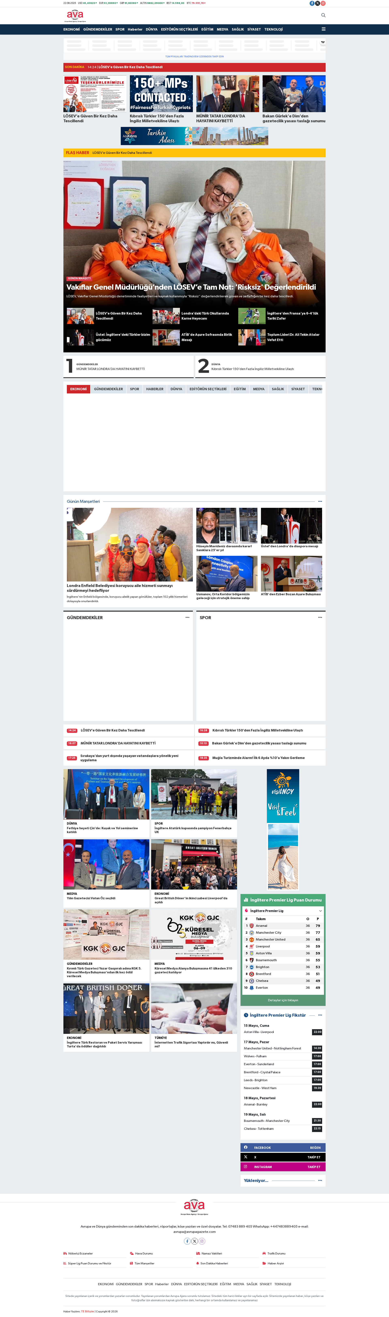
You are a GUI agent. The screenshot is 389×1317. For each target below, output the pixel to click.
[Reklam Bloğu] (194, 136)
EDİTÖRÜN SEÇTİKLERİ (179, 29)
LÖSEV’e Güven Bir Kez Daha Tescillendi (122, 153)
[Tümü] (320, 1180)
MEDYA (222, 29)
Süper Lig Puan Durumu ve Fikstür (89, 1263)
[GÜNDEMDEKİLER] (187, 617)
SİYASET (254, 29)
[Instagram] (202, 1241)
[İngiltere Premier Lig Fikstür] (320, 1015)
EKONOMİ (71, 29)
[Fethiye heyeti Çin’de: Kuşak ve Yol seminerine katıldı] (106, 794)
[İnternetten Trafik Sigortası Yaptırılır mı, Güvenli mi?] (194, 1008)
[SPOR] (320, 617)
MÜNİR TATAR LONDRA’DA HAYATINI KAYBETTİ (110, 369)
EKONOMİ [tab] (78, 389)
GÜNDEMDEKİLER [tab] (108, 389)
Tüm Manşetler (144, 1263)
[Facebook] (187, 1241)
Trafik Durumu (276, 1253)
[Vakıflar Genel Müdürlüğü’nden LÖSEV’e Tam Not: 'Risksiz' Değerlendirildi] (194, 234)
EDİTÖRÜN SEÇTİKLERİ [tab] (208, 389)
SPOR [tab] (134, 389)
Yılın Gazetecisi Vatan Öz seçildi (91, 898)
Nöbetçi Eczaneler (80, 1253)
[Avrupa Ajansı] (75, 15)
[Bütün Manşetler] (320, 501)
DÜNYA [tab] (176, 389)
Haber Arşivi (276, 1263)
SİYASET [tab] (298, 389)
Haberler (135, 29)
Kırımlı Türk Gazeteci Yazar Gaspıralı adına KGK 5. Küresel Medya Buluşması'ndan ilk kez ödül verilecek (104, 972)
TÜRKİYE (161, 1038)
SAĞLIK (238, 29)
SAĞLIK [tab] (278, 389)
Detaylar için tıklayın (283, 1000)
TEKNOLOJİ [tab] (321, 389)
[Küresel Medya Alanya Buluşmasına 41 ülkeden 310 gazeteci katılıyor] (194, 934)
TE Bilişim (87, 1311)
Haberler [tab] (154, 389)
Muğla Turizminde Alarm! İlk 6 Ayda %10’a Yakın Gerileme (258, 758)
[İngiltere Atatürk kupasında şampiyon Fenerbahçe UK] (194, 794)
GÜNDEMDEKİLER (97, 29)
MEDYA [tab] (259, 389)
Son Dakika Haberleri (214, 1263)
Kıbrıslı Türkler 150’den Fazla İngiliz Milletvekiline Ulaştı (253, 369)
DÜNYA (152, 29)
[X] (194, 1241)
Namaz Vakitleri (212, 1253)
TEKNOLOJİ (273, 29)
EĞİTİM (207, 29)
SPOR (119, 29)
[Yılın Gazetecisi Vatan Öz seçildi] (106, 864)
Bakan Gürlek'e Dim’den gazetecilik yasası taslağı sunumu (259, 743)
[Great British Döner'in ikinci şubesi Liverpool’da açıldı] (194, 864)
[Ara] (323, 15)
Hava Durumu (144, 1253)
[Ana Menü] (324, 29)
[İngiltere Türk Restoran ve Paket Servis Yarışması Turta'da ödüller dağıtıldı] (106, 1008)
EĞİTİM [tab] (240, 389)
